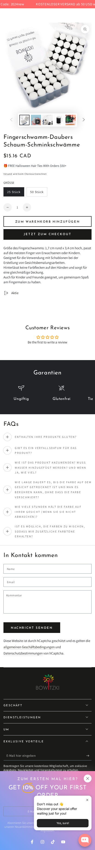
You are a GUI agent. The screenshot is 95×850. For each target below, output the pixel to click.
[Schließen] (88, 778)
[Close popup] (87, 800)
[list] (47, 395)
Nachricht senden (32, 627)
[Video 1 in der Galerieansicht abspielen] (36, 120)
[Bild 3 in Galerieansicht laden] (59, 120)
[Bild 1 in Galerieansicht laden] (24, 120)
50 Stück (38, 193)
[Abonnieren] (89, 756)
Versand (7, 173)
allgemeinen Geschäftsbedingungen (29, 647)
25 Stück (15, 193)
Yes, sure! (62, 823)
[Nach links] (11, 120)
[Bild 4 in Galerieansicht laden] (70, 120)
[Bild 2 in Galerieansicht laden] (47, 120)
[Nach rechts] (84, 120)
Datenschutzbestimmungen (23, 653)
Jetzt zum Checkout (47, 234)
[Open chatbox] (84, 840)
